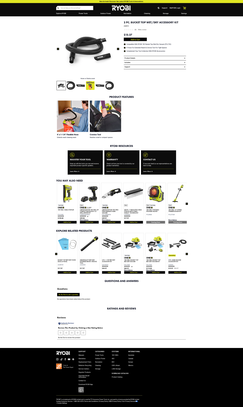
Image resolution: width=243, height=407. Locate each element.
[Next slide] (118, 49)
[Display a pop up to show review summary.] (88, 217)
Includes (127, 62)
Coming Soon (155, 222)
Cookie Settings (62, 403)
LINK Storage (116, 369)
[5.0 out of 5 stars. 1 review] (171, 266)
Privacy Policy (103, 401)
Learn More (74, 171)
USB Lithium (116, 365)
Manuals (81, 355)
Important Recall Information (84, 376)
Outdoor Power (105, 13)
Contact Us (82, 380)
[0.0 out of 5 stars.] (61, 266)
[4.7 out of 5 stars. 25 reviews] (149, 266)
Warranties (82, 358)
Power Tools (83, 13)
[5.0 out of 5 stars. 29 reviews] (105, 216)
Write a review (142, 30)
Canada (130, 358)
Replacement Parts (85, 362)
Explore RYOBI (61, 13)
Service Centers (84, 369)
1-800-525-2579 (78, 401)
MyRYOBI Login (175, 8)
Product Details (130, 58)
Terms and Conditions (91, 401)
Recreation (127, 13)
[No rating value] (129, 29)
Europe (130, 362)
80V (113, 362)
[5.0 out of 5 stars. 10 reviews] (127, 216)
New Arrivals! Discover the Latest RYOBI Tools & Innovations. (121, 1)
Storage (165, 13)
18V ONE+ (115, 355)
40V (113, 358)
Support (164, 8)
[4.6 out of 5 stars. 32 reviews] (127, 266)
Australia (131, 355)
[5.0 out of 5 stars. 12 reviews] (61, 216)
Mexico (130, 365)
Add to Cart (135, 39)
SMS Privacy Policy (115, 401)
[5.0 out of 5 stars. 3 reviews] (105, 266)
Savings (184, 13)
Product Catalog (117, 377)
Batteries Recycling (85, 365)
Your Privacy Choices (128, 401)
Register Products (85, 372)
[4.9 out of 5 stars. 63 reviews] (83, 216)
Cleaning (147, 13)
